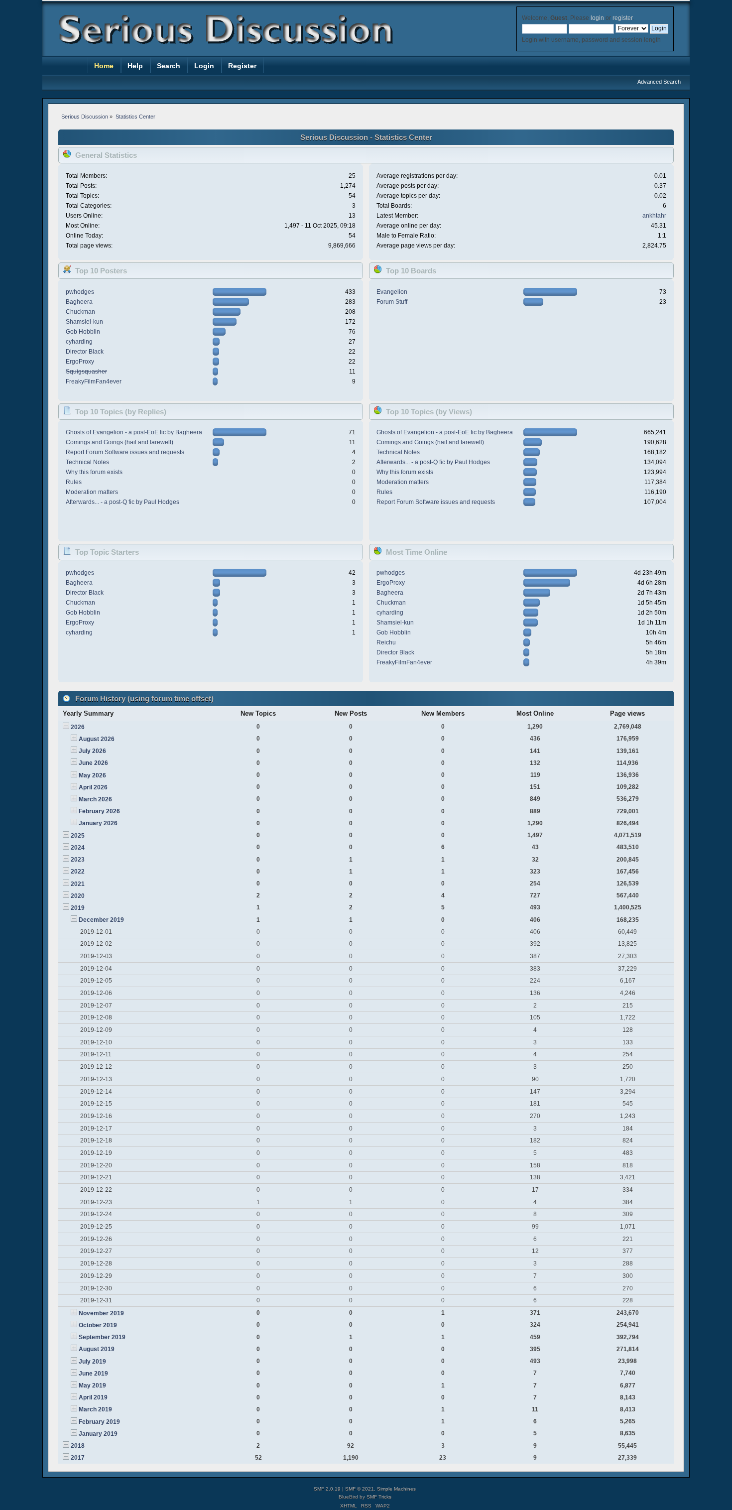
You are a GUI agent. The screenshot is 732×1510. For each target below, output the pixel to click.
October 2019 (98, 1325)
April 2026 (93, 787)
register (622, 17)
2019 (78, 907)
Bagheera (79, 301)
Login (204, 66)
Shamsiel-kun (84, 321)
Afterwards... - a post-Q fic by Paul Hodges (122, 502)
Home (104, 66)
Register (242, 66)
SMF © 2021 (359, 1489)
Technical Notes (87, 462)
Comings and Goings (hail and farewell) (119, 442)
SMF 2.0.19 (327, 1489)
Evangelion (391, 291)
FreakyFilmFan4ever (94, 381)
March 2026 (95, 799)
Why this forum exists (94, 472)
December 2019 (101, 919)
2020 (78, 895)
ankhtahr (654, 215)
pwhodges (80, 291)
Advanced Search (659, 82)
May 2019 (92, 1385)
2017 (78, 1457)
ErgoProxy (80, 361)
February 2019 (99, 1421)
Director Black (85, 351)
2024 (78, 847)
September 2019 (102, 1337)
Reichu (386, 642)
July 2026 (92, 751)
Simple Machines (396, 1489)
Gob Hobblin (83, 331)
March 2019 (95, 1409)
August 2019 (97, 1349)
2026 (78, 727)
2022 (78, 871)
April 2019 (93, 1397)
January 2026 (98, 823)
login (597, 17)
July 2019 (92, 1361)
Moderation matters (92, 492)
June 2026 (93, 762)
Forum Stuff (391, 301)
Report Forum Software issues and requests (125, 452)
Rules (74, 482)
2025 (78, 835)
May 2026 (92, 775)
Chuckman (80, 311)
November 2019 (101, 1313)
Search (168, 66)
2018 (78, 1445)
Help (135, 66)
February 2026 (99, 811)
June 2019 (93, 1373)
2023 (78, 859)
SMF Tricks (378, 1497)
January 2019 (98, 1433)
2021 (78, 884)
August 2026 (97, 739)
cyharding (79, 341)
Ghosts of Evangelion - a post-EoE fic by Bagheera (134, 432)
